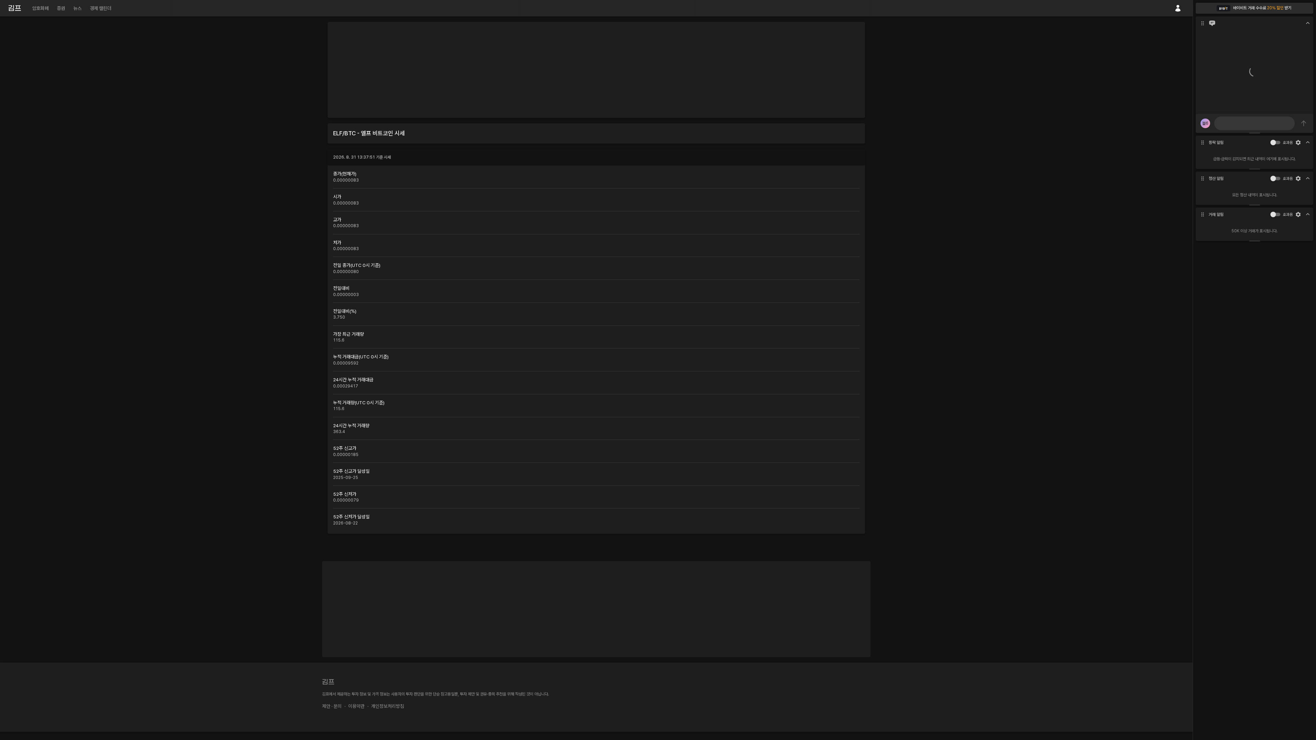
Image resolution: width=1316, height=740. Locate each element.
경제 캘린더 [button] (100, 8)
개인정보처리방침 (387, 706)
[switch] (1273, 142)
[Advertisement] (596, 70)
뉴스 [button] (77, 8)
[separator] (1254, 133)
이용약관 (356, 706)
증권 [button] (61, 8)
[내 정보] (1177, 8)
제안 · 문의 (332, 706)
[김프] (14, 8)
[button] (1254, 8)
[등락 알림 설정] (1298, 142)
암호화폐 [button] (40, 8)
